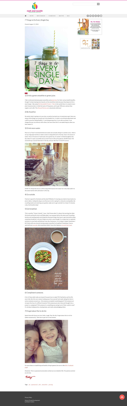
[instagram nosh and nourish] (90, 43)
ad (29, 384)
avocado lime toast (66, 225)
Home (25, 16)
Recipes (31, 15)
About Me (61, 15)
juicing (51, 384)
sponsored (34, 384)
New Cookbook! (41, 15)
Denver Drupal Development (32, 400)
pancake (35, 225)
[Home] (35, 2)
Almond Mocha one (43, 108)
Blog (68, 15)
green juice (54, 100)
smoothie (44, 384)
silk (40, 384)
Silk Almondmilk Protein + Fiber (46, 104)
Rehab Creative (30, 401)
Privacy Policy (28, 397)
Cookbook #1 (51, 15)
